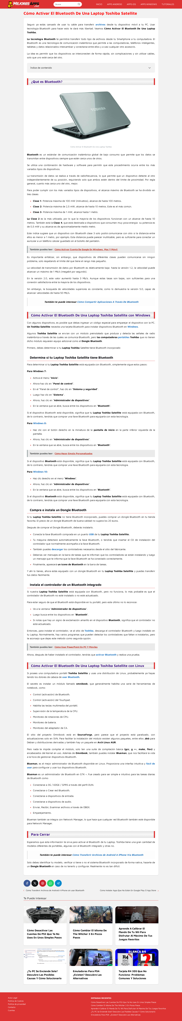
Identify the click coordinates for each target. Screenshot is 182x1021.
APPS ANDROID (114, 4)
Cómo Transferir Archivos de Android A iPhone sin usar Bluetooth (55, 890)
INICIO (99, 4)
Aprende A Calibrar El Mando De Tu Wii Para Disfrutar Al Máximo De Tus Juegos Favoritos (128, 1008)
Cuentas (11, 1010)
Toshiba (89, 630)
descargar (57, 549)
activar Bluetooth (106, 654)
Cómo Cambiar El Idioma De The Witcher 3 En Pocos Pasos (115, 1005)
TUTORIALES (168, 4)
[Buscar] (79, 4)
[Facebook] (27, 883)
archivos (100, 24)
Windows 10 (40, 471)
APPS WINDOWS (149, 4)
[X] (34, 883)
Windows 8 (39, 423)
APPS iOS (131, 4)
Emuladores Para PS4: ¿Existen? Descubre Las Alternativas (115, 1015)
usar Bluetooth (70, 677)
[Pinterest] (42, 883)
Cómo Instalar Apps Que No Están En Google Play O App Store (128, 890)
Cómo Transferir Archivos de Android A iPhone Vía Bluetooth (107, 854)
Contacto (11, 1007)
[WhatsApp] (50, 883)
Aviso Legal (12, 998)
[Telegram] (58, 883)
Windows (133, 326)
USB (91, 534)
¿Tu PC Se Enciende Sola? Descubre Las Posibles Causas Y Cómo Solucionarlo (123, 1011)
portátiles (123, 337)
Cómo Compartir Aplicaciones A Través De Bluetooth (107, 301)
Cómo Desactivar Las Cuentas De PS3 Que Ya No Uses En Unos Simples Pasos (123, 1002)
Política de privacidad (17, 1004)
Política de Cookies (16, 1001)
